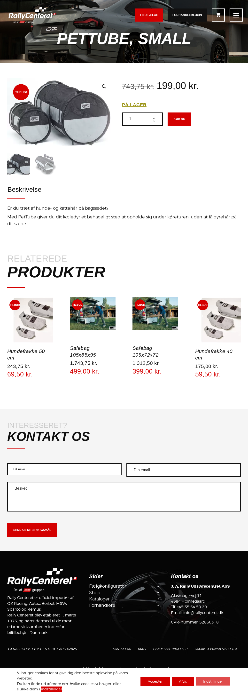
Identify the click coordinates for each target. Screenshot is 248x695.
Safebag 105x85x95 (83, 351)
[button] (104, 86)
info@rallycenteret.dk (203, 612)
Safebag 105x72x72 (145, 351)
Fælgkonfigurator (107, 586)
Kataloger (99, 599)
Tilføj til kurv (30, 342)
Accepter (155, 681)
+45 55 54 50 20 (192, 607)
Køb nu (179, 119)
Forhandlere (102, 605)
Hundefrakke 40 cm (214, 354)
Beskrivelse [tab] (24, 189)
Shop (94, 593)
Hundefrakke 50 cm (26, 354)
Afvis (183, 681)
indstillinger (51, 689)
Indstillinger (213, 681)
